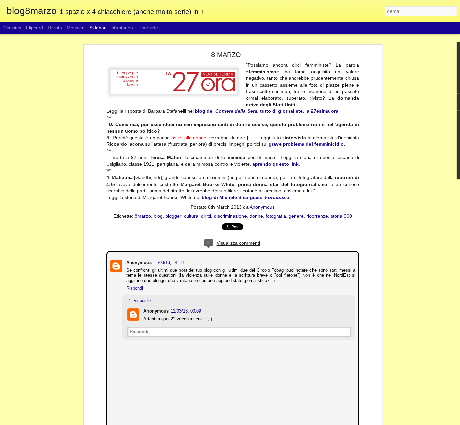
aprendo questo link (275, 164)
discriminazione (230, 215)
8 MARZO (226, 54)
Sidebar (97, 27)
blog (158, 215)
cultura (191, 215)
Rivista (55, 27)
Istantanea (121, 27)
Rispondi (134, 287)
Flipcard (34, 27)
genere (296, 215)
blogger (173, 215)
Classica (12, 27)
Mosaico (76, 27)
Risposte (141, 299)
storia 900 (341, 215)
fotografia (276, 215)
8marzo (143, 215)
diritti (206, 215)
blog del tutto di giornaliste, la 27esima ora (266, 111)
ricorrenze (317, 215)
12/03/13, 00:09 (185, 310)
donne (256, 215)
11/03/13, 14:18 (168, 261)
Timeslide (148, 27)
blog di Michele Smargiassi (245, 197)
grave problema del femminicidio (306, 144)
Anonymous (262, 206)
